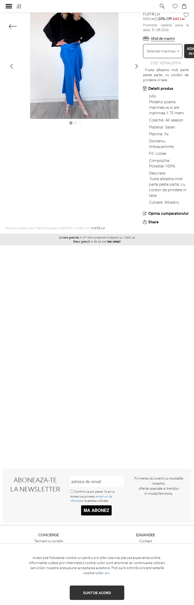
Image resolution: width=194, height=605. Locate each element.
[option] (74, 66)
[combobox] (163, 51)
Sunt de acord (97, 593)
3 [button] (80, 122)
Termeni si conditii (48, 541)
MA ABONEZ (96, 510)
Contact (145, 541)
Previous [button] (11, 65)
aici (107, 573)
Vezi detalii (114, 241)
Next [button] (136, 65)
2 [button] (75, 122)
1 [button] (71, 122)
